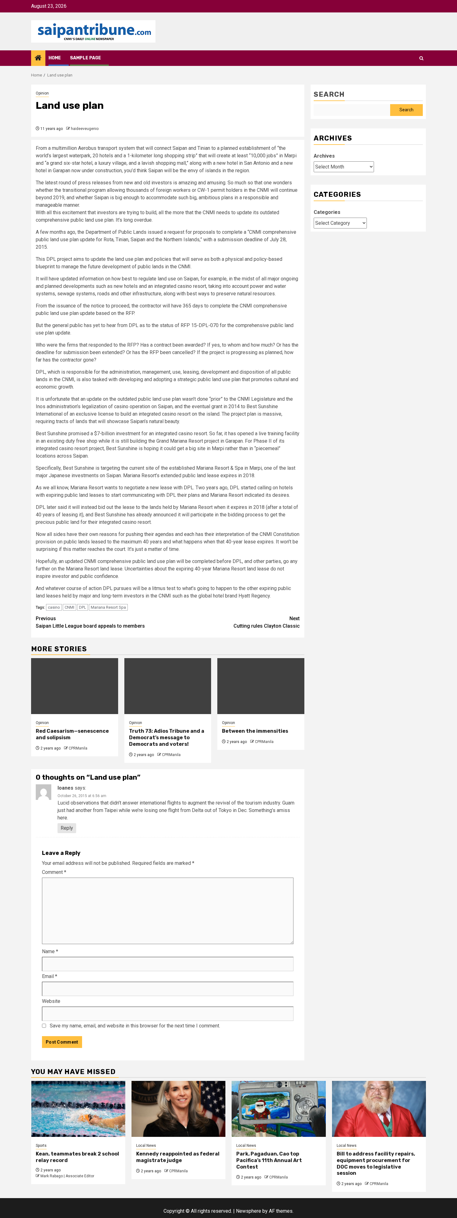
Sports (41, 1145)
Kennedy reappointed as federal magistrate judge (177, 1157)
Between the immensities (255, 731)
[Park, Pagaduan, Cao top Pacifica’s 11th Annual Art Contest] (279, 1109)
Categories (327, 212)
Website (51, 1001)
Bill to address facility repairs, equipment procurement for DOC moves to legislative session (376, 1163)
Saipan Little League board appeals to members (90, 622)
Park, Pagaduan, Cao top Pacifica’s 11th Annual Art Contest (269, 1160)
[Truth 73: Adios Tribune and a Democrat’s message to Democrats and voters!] (167, 686)
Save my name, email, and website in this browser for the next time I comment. (135, 1026)
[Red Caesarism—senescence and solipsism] (74, 686)
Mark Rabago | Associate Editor (67, 1176)
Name (50, 951)
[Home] (38, 58)
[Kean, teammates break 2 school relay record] (78, 1109)
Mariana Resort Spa (108, 607)
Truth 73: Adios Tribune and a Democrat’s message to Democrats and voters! (166, 737)
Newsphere (248, 1211)
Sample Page (85, 58)
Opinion (42, 93)
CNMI (69, 607)
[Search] (421, 58)
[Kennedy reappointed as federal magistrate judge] (179, 1109)
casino (54, 607)
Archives (324, 156)
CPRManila (78, 748)
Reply (67, 828)
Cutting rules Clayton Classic (266, 622)
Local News (146, 1145)
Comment (54, 872)
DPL (82, 607)
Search (329, 94)
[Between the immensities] (260, 686)
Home (54, 58)
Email (49, 976)
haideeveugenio (85, 129)
